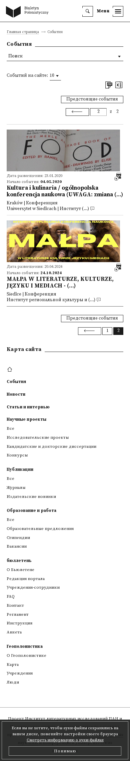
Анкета (14, 632)
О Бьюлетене (20, 569)
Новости (16, 394)
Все (10, 428)
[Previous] (77, 112)
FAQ (11, 596)
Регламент (18, 614)
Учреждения (20, 673)
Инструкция (19, 623)
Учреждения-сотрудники (33, 587)
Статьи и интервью (28, 407)
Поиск (15, 56)
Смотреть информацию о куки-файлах (65, 740)
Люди (13, 682)
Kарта (13, 664)
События (16, 381)
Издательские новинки (31, 496)
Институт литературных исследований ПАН (71, 718)
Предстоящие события (92, 99)
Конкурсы (17, 455)
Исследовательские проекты (38, 437)
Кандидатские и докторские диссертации (51, 446)
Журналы (16, 487)
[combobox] (55, 75)
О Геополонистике (26, 655)
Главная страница (23, 32)
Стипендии (18, 537)
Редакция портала (26, 578)
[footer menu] (10, 370)
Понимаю (65, 751)
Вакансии (17, 546)
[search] (87, 11)
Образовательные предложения (40, 528)
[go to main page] (29, 12)
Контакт (15, 605)
